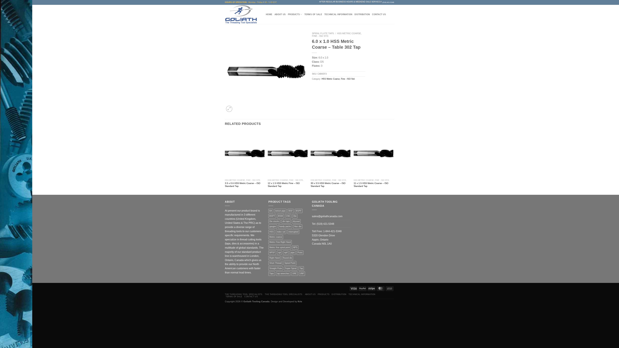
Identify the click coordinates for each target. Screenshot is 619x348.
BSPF (298, 211)
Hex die (297, 226)
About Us (280, 14)
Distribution (362, 14)
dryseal (296, 221)
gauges (272, 226)
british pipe (280, 211)
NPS (295, 247)
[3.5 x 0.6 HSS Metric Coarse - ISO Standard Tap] (245, 153)
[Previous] (225, 161)
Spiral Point (290, 263)
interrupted (293, 232)
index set (281, 232)
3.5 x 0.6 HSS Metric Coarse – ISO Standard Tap (242, 185)
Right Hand (274, 258)
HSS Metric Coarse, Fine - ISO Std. (338, 79)
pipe (293, 252)
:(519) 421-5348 (388, 2)
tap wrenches (283, 273)
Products (294, 14)
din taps (286, 221)
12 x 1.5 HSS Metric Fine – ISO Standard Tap (284, 185)
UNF (302, 273)
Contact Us (379, 14)
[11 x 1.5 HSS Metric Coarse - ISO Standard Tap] (373, 153)
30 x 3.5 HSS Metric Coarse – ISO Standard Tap (328, 185)
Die (294, 216)
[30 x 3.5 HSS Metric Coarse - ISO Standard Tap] (330, 153)
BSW (280, 216)
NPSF (272, 252)
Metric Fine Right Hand (280, 242)
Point (300, 252)
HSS (271, 232)
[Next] (393, 161)
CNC (288, 216)
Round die (287, 258)
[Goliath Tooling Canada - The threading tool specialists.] (242, 14)
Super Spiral (290, 268)
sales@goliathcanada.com (327, 216)
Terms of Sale (313, 14)
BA (270, 211)
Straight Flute (275, 268)
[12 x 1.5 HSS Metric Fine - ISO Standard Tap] (288, 153)
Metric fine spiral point (279, 247)
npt (279, 252)
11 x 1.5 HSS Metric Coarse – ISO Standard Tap (371, 185)
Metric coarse (275, 237)
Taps (271, 273)
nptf (286, 252)
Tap (301, 268)
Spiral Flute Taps (323, 33)
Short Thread (275, 263)
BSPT (272, 216)
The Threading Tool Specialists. (244, 294)
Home (269, 14)
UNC (294, 273)
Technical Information (338, 14)
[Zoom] (229, 109)
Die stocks (274, 221)
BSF (291, 211)
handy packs (285, 226)
